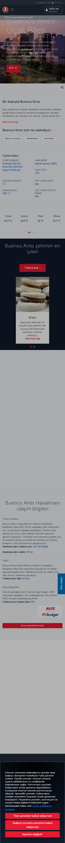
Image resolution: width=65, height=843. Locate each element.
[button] (32, 834)
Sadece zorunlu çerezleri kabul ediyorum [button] (32, 825)
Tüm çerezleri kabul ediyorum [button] (32, 815)
